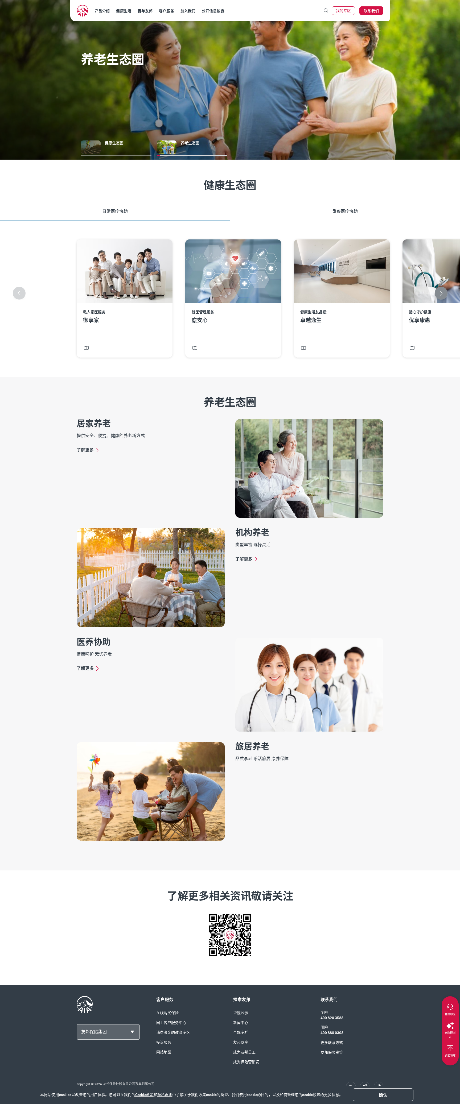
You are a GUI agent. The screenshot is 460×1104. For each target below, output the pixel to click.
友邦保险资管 (332, 1052)
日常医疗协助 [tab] (115, 211)
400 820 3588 (332, 1018)
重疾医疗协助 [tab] (345, 211)
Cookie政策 (144, 1095)
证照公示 (240, 1013)
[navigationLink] (82, 10)
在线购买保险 (167, 1013)
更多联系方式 (332, 1042)
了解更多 (85, 450)
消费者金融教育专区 (173, 1032)
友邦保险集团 (94, 1031)
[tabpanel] (230, 299)
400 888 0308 (332, 1033)
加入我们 (187, 11)
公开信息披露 (213, 11)
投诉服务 (163, 1042)
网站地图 (163, 1052)
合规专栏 (240, 1032)
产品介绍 (102, 11)
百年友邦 (145, 11)
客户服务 (166, 11)
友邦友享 (240, 1042)
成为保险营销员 (246, 1062)
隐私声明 (164, 1095)
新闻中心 (240, 1022)
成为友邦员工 (244, 1052)
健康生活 (123, 11)
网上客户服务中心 (171, 1022)
